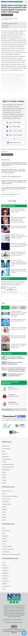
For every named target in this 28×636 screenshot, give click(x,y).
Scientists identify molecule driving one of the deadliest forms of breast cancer (18, 253)
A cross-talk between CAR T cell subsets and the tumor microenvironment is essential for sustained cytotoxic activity (14, 189)
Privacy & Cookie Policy (8, 549)
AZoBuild (4, 583)
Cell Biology (10, 149)
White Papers (5, 456)
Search (4, 533)
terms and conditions (12, 609)
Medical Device (12, 402)
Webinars (4, 509)
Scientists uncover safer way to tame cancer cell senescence (19, 226)
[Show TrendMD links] (26, 200)
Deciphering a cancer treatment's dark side (11, 176)
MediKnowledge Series (8, 464)
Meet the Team (6, 530)
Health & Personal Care (8, 467)
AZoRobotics (5, 573)
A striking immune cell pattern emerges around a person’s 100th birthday (19, 345)
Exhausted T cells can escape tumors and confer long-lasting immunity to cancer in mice (19, 245)
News (3, 451)
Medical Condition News (20, 149)
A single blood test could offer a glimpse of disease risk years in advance (19, 271)
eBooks (4, 475)
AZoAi (3, 589)
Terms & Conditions (7, 546)
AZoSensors (5, 575)
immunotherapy (20, 74)
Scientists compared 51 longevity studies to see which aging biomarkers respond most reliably (18, 313)
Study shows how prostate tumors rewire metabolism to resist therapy (18, 210)
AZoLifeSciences (6, 586)
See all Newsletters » (7, 409)
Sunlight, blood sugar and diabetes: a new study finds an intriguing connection (19, 236)
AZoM (3, 562)
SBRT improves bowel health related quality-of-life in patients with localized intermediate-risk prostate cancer (18, 220)
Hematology (11, 394)
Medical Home (6, 446)
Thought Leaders (6, 459)
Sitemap (4, 538)
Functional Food (6, 448)
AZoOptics (4, 570)
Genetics (10, 387)
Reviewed (6, 27)
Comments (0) (4, 151)
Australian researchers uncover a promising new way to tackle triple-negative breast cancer (19, 263)
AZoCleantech (5, 568)
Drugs (3, 472)
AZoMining (5, 578)
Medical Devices (6, 469)
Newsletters (5, 536)
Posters (4, 477)
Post (3, 303)
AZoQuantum (5, 581)
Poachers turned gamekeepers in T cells (10, 194)
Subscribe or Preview (13, 388)
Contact (4, 544)
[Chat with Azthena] (24, 633)
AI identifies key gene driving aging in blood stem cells (18, 320)
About (3, 528)
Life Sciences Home (7, 491)
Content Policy (6, 552)
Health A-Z (5, 454)
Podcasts (4, 480)
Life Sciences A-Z (6, 499)
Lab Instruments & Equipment (10, 496)
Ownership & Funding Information (11, 554)
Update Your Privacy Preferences (13, 619)
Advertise (4, 541)
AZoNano (4, 565)
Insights (4, 462)
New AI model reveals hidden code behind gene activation (18, 336)
